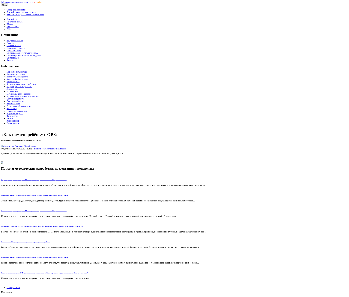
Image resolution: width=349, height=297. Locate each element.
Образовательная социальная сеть (21, 2)
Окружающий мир (15, 101)
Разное (10, 118)
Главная (10, 43)
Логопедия (12, 89)
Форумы (10, 60)
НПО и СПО (13, 26)
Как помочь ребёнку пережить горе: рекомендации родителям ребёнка (25, 242)
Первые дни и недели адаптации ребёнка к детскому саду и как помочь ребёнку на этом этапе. (34, 180)
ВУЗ (8, 29)
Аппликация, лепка (16, 74)
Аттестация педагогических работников (25, 14)
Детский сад (12, 19)
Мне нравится (13, 287)
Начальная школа (14, 22)
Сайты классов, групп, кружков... (22, 53)
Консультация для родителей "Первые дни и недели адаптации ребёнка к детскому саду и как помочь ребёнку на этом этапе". (44, 273)
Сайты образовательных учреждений (24, 55)
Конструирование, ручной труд (21, 84)
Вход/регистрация (15, 40)
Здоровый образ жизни (17, 79)
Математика (12, 91)
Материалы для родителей (19, 94)
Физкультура (12, 116)
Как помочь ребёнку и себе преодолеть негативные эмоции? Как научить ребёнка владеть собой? (35, 195)
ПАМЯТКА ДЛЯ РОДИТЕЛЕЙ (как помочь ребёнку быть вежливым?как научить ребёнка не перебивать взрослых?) (42, 226)
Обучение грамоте (15, 99)
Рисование (11, 108)
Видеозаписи (13, 123)
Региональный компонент (19, 106)
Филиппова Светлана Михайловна (50, 149)
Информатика (13, 81)
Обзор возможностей (16, 10)
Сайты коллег (13, 58)
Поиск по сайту (14, 50)
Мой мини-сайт (14, 45)
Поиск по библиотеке (17, 72)
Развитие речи (13, 103)
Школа (10, 24)
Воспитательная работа (17, 77)
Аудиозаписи (13, 121)
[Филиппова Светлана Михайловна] (18, 146)
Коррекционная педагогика (19, 86)
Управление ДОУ (15, 113)
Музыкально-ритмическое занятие (22, 96)
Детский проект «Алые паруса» (21, 12)
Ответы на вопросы (16, 48)
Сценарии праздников (17, 111)
